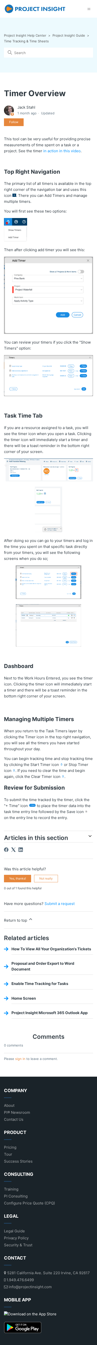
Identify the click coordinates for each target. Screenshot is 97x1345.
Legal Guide (14, 1231)
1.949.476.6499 (19, 1279)
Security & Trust (18, 1245)
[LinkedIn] (20, 849)
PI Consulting (16, 1196)
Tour (8, 1154)
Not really (46, 878)
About (9, 1105)
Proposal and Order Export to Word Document (42, 966)
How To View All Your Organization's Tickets (51, 949)
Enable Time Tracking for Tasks (39, 983)
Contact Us (13, 1119)
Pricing (10, 1147)
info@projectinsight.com (30, 1286)
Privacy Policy (16, 1238)
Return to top (16, 920)
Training (11, 1189)
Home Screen (23, 998)
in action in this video (62, 151)
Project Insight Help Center (25, 35)
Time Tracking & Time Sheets (26, 41)
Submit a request (60, 903)
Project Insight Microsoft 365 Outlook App (49, 1012)
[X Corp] (13, 849)
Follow (13, 122)
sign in (20, 1059)
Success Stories (18, 1161)
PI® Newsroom (17, 1112)
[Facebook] (6, 849)
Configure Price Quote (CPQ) (29, 1203)
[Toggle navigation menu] (89, 9)
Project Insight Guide (68, 35)
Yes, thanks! (17, 878)
